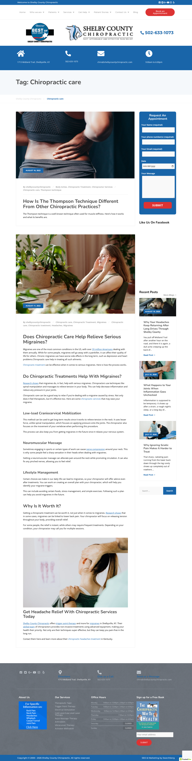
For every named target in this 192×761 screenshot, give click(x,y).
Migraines (101, 322)
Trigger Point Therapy (65, 706)
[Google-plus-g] (165, 2)
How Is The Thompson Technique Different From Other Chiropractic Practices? (70, 204)
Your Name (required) (152, 125)
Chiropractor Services (102, 187)
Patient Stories (101, 12)
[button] (37, 12)
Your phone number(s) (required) (157, 137)
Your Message (148, 173)
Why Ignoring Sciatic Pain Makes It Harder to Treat (158, 448)
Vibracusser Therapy (64, 725)
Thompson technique (51, 190)
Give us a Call (73, 58)
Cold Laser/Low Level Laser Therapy (67, 714)
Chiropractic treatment (34, 364)
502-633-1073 (71, 61)
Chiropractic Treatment (79, 187)
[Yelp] (174, 2)
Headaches (57, 325)
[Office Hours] (149, 53)
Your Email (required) (151, 149)
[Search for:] (151, 491)
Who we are (35, 12)
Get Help (82, 12)
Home (22, 12)
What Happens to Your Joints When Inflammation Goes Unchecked (157, 390)
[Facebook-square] (160, 2)
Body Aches (61, 187)
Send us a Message (108, 59)
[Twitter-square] (162, 2)
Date (143, 161)
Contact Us (120, 12)
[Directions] (20, 53)
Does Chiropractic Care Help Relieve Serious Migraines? (72, 339)
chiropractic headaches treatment (84, 638)
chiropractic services (91, 398)
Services (67, 12)
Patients (52, 12)
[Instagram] (171, 2)
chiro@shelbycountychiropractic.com (114, 62)
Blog (135, 12)
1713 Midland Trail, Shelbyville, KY (33, 62)
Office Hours (152, 59)
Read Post (148, 355)
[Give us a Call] (68, 53)
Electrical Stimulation (65, 709)
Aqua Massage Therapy (66, 718)
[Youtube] (168, 2)
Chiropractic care (31, 190)
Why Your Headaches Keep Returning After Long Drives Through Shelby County (156, 327)
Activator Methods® (64, 728)
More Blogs (168, 295)
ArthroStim (60, 721)
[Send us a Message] (100, 53)
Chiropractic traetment (39, 325)
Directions (23, 59)
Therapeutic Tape (63, 703)
